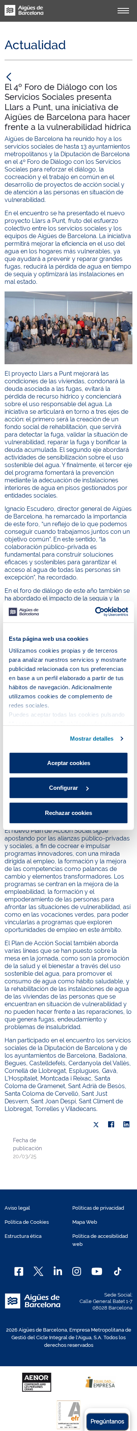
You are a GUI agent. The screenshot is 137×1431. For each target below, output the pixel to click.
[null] (9, 77)
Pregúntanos (107, 1421)
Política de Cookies (27, 1222)
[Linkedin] (58, 1271)
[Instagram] (76, 1271)
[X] (96, 1125)
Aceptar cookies (68, 762)
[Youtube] (96, 1271)
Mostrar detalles (92, 738)
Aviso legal (17, 1208)
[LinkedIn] (126, 1125)
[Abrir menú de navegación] (123, 10)
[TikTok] (118, 1271)
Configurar (64, 787)
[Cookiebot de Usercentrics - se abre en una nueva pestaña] (96, 612)
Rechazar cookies (68, 812)
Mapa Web (84, 1222)
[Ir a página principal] (24, 14)
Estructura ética (23, 1236)
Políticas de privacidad (98, 1208)
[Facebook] (111, 1125)
